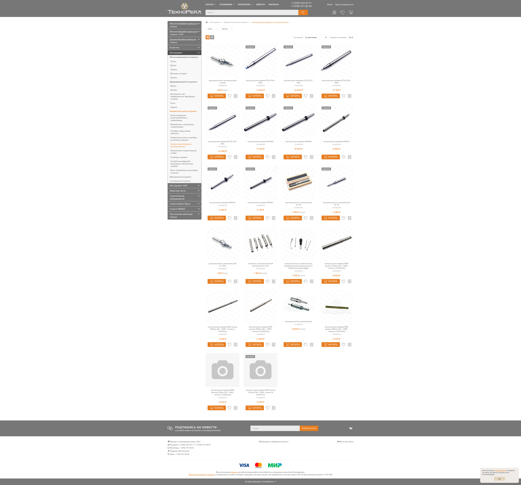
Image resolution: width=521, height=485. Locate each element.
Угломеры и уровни (178, 157)
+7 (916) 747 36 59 (202, 444)
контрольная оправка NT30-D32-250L (298, 81)
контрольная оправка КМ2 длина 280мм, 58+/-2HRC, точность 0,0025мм (222, 329)
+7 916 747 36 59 (187, 448)
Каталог (210, 4)
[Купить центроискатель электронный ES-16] (336, 182)
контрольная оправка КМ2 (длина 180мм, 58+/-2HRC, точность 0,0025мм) (336, 329)
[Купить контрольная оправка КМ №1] (260, 182)
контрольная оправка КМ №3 (336, 141)
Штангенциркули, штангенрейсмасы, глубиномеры (178, 117)
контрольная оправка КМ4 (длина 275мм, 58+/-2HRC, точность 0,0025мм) (336, 265)
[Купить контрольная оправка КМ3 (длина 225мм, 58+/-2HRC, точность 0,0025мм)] (222, 370)
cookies (234, 472)
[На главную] (208, 22)
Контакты (274, 4)
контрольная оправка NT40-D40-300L (260, 81)
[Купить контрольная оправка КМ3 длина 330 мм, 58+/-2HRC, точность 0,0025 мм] (260, 370)
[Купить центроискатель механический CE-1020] (222, 243)
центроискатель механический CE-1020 (222, 264)
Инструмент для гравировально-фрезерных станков (182, 96)
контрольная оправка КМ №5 (261, 141)
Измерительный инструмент (236, 22)
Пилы (172, 103)
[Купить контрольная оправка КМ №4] (298, 121)
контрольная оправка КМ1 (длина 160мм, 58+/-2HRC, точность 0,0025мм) (260, 329)
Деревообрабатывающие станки (183, 41)
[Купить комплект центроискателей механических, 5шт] (260, 243)
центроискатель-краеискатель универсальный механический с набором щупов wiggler (298, 265)
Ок (499, 479)
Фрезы (173, 65)
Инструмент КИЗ (178, 185)
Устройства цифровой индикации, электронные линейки (181, 163)
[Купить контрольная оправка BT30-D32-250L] (222, 121)
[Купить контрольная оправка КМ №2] (222, 182)
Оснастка (174, 47)
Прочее (173, 77)
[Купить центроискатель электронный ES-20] (298, 182)
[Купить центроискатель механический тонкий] (222, 60)
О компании (226, 4)
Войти (330, 4)
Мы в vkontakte (346, 441)
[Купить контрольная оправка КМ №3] (336, 121)
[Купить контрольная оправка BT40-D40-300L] (336, 60)
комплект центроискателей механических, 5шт (260, 264)
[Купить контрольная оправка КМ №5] (260, 121)
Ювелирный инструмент (180, 177)
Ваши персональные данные (201, 474)
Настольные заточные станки (181, 215)
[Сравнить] (235, 96)
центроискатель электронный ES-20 (298, 203)
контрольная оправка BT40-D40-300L (336, 81)
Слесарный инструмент (180, 181)
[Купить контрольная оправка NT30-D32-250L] (298, 60)
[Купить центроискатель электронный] (298, 304)
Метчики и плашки (178, 73)
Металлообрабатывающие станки (183, 25)
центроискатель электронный (298, 321)
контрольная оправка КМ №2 (222, 202)
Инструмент (215, 22)
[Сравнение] (334, 12)
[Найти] (303, 12)
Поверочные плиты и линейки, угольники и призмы (183, 138)
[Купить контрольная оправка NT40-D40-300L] (260, 60)
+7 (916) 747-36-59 (301, 5)
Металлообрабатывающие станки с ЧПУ (183, 33)
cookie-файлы (500, 470)
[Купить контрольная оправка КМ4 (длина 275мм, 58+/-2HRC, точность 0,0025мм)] (336, 243)
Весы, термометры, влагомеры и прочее (184, 171)
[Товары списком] (212, 37)
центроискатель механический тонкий (222, 81)
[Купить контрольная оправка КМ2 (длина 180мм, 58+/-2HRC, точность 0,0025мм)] (336, 307)
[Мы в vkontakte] (350, 428)
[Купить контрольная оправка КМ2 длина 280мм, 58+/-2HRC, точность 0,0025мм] (222, 307)
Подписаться (309, 428)
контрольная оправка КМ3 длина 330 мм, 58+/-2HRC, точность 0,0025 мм (260, 392)
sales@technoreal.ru (279, 441)
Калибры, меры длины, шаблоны (180, 132)
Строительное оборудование (177, 197)
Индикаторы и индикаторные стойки (183, 151)
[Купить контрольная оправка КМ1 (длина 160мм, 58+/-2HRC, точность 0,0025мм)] (260, 307)
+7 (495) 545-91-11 (301, 2)
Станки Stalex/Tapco (180, 203)
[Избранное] (342, 12)
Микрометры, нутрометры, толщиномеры (182, 125)
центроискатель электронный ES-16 (336, 203)
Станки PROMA (177, 209)
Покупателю (244, 4)
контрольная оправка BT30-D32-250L (222, 142)
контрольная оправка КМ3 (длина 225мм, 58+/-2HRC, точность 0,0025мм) (222, 392)
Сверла (173, 69)
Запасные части (178, 190)
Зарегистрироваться (344, 4)
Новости (260, 4)
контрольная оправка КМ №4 (298, 141)
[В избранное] (229, 96)
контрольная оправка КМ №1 (260, 202)
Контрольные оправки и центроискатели (181, 145)
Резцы (173, 61)
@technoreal (183, 451)
